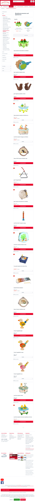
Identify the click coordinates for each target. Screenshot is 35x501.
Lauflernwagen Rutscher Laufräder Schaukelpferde (7, 19)
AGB (10, 439)
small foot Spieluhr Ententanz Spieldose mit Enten (23, 417)
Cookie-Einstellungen (21, 434)
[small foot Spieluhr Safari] (23, 388)
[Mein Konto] (31, 1)
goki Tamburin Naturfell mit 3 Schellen (21, 201)
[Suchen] (23, 1)
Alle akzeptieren (16, 499)
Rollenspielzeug (5, 24)
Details (23, 141)
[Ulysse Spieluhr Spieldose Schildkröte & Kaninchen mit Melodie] (23, 108)
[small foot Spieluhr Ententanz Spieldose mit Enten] (23, 409)
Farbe (3, 70)
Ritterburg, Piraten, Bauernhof (6, 33)
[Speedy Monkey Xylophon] (23, 280)
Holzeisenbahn (5, 23)
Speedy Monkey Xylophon (18, 287)
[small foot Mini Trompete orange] (23, 215)
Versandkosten (19, 485)
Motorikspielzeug (5, 20)
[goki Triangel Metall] (23, 172)
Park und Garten (4, 53)
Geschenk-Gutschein (6, 48)
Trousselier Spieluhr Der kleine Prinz (20, 266)
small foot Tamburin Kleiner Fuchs (20, 244)
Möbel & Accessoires (6, 41)
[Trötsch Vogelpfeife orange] (23, 345)
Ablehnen (11, 499)
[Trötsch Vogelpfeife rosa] (23, 366)
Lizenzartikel (5, 47)
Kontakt (10, 434)
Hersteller (3, 66)
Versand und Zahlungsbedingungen (12, 436)
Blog (3, 13)
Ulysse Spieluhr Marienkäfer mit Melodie (18, 29)
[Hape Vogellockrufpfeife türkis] (28, 24)
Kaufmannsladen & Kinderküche (6, 35)
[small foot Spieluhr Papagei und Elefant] (23, 129)
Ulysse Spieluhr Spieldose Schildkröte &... (21, 115)
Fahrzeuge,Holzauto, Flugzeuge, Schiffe (6, 29)
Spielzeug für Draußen (6, 49)
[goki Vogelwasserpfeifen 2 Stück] (23, 86)
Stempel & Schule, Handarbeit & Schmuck (6, 37)
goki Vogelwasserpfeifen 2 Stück (19, 93)
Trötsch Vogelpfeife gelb (18, 330)
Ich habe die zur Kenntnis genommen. (30, 448)
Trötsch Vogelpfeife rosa (18, 373)
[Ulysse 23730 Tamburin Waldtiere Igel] (23, 151)
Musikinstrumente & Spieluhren (6, 31)
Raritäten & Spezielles (6, 43)
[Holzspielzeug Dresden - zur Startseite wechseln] (5, 3)
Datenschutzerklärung (14, 486)
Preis (3, 68)
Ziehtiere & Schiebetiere (6, 21)
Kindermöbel (4, 59)
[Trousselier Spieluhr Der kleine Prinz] (23, 258)
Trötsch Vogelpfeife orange (18, 352)
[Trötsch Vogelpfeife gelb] (23, 323)
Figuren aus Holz (5, 25)
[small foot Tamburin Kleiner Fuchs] (23, 237)
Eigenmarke (4, 44)
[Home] (1, 6)
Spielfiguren (5, 45)
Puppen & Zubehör (6, 39)
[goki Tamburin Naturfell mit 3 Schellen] (23, 194)
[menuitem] (18, 1)
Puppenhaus (4, 57)
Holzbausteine (4, 11)
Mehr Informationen (22, 497)
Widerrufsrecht (11, 438)
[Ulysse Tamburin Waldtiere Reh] (23, 302)
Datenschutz (19, 438)
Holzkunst (3, 55)
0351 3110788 (4, 439)
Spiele (3, 51)
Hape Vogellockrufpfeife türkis (28, 29)
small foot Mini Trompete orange (20, 223)
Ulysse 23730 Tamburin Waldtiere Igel (20, 158)
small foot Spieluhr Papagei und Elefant (21, 136)
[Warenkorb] (33, 1)
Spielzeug (3, 15)
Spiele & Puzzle (5, 40)
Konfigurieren (23, 499)
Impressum (19, 439)
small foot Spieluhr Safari (18, 395)
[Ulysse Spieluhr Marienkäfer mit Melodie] (18, 24)
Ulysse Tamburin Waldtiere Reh (19, 309)
